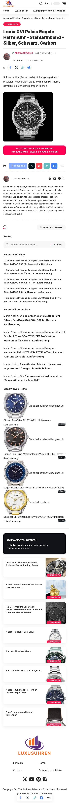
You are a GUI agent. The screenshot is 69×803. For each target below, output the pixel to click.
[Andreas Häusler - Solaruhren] (8, 3)
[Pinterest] (59, 178)
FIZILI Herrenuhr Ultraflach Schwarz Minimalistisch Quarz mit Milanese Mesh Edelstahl (24, 610)
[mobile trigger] (63, 3)
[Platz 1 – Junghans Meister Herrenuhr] (56, 716)
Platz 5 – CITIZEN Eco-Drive (20, 632)
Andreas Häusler (24, 53)
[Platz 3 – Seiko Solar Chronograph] (56, 674)
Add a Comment (44, 53)
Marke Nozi (10, 315)
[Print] (29, 67)
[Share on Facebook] (10, 67)
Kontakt (17, 770)
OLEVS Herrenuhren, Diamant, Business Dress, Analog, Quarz (22, 563)
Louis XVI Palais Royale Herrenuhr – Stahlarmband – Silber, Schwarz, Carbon (34, 150)
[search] (41, 3)
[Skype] (45, 779)
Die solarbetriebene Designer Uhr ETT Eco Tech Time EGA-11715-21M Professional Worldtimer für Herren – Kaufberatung (34, 336)
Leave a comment (52, 227)
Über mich (17, 762)
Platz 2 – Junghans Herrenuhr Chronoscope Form (21, 691)
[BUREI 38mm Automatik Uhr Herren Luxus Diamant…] (56, 589)
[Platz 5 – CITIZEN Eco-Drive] (56, 635)
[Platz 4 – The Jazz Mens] (56, 655)
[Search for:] (29, 244)
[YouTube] (55, 178)
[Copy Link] (22, 67)
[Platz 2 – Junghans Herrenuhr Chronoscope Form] (56, 694)
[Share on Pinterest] (39, 166)
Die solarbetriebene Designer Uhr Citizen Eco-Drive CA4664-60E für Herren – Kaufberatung (32, 320)
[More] (48, 797)
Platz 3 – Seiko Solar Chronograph (23, 670)
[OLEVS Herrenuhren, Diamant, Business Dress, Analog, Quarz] (56, 567)
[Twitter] (25, 779)
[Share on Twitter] (16, 67)
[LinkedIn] (64, 178)
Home (42, 762)
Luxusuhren (12, 24)
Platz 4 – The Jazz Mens (18, 651)
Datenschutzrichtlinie (50, 770)
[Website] (49, 178)
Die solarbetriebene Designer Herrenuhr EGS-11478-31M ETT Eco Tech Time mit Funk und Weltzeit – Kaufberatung (33, 352)
